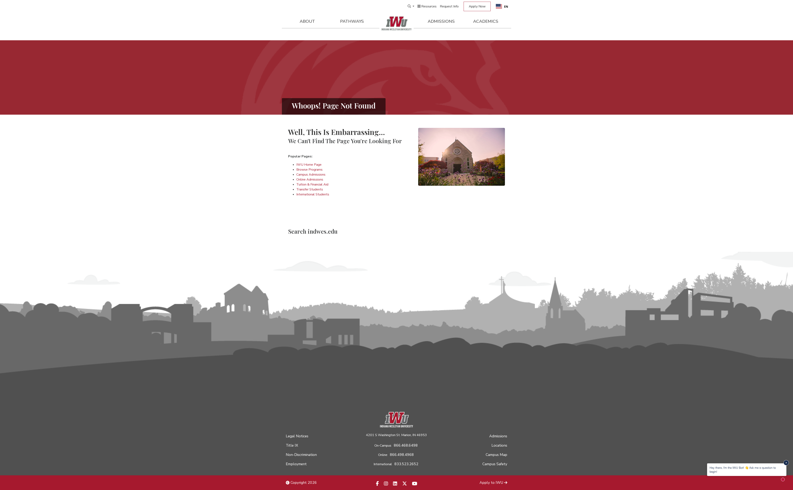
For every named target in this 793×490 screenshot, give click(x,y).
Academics (485, 21)
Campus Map (496, 454)
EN (506, 6)
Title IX (292, 445)
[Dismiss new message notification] (786, 462)
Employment (296, 463)
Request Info (449, 6)
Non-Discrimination (301, 454)
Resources (428, 6)
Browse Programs (309, 169)
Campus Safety (494, 463)
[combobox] (502, 6)
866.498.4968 (402, 454)
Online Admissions (309, 179)
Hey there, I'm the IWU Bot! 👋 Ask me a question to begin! (743, 469)
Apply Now (477, 6)
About (307, 21)
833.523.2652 (406, 463)
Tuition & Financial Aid (312, 184)
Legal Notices (297, 436)
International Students (312, 194)
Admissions (441, 21)
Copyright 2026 (303, 482)
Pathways (352, 21)
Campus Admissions (310, 174)
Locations (499, 445)
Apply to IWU (491, 482)
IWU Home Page (309, 164)
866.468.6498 (406, 445)
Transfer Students (309, 189)
